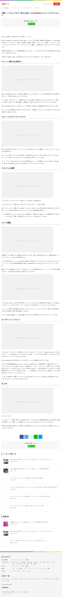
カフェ (18, 566)
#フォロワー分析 (5, 580)
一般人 (13, 563)
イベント (14, 566)
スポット (37, 8)
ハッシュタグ (43, 568)
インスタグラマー (27, 8)
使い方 (3, 568)
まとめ (28, 570)
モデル (53, 562)
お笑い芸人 (29, 562)
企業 (17, 563)
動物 (21, 563)
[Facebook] (22, 437)
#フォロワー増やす (45, 578)
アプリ (13, 568)
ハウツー (37, 568)
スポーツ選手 (42, 562)
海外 (31, 563)
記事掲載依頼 (5, 587)
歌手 (28, 563)
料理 (24, 563)
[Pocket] (31, 437)
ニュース (14, 570)
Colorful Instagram (5, 4)
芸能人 (35, 563)
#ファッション (23, 578)
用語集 (27, 559)
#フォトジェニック (6, 578)
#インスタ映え (15, 578)
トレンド (14, 559)
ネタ (18, 570)
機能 (49, 568)
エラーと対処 (19, 568)
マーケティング (16, 8)
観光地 (26, 566)
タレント (48, 562)
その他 (3, 571)
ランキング (23, 570)
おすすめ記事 (5, 8)
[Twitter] (26, 437)
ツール (25, 568)
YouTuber (23, 562)
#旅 (28, 578)
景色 (23, 566)
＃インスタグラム (16, 562)
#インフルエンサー (35, 578)
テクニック (30, 568)
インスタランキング (7, 584)
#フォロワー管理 (54, 578)
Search (57, 4)
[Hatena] (40, 437)
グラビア (36, 562)
